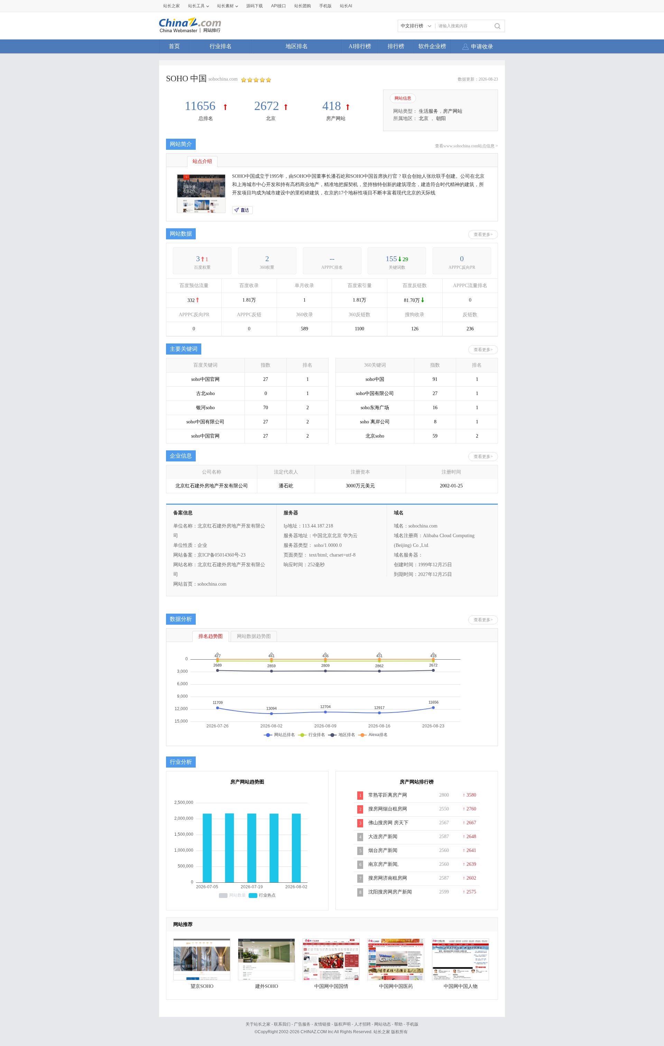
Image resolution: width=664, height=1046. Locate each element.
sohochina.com (223, 79)
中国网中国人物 (461, 986)
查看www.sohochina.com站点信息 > (466, 146)
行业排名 (221, 46)
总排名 (206, 118)
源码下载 (254, 5)
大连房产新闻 (382, 836)
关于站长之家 (258, 1024)
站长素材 (225, 5)
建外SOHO (266, 986)
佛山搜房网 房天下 (388, 822)
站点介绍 (202, 161)
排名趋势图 (211, 636)
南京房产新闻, (383, 864)
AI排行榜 (360, 46)
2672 (266, 106)
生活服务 (428, 111)
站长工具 (196, 5)
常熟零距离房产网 (387, 795)
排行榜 (396, 46)
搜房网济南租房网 (387, 878)
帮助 (398, 1024)
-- (332, 258)
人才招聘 (362, 1024)
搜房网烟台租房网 (387, 808)
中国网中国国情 (331, 986)
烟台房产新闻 (382, 850)
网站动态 (382, 1024)
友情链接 (322, 1024)
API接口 (278, 5)
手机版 (412, 1024)
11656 (202, 106)
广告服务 (302, 1024)
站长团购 (302, 5)
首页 (174, 46)
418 (331, 106)
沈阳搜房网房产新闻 (390, 891)
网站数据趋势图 (254, 636)
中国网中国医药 (396, 986)
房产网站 (335, 118)
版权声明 (342, 1024)
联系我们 (282, 1024)
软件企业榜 (432, 46)
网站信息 (403, 98)
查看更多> (483, 234)
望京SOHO (202, 986)
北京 (271, 118)
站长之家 (171, 5)
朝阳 (441, 118)
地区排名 (297, 46)
